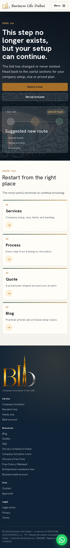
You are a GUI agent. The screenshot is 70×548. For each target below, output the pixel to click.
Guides (6, 438)
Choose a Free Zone (13, 459)
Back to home (34, 86)
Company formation (13, 404)
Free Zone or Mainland (14, 464)
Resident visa (9, 409)
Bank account (9, 419)
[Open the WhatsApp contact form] (61, 539)
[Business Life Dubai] (18, 370)
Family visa (8, 414)
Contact (6, 488)
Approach (7, 493)
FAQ (4, 443)
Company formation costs (16, 454)
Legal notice (8, 507)
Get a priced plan (35, 96)
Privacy (6, 512)
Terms (6, 517)
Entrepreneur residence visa (18, 469)
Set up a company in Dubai (17, 448)
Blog (4, 433)
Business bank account (15, 474)
